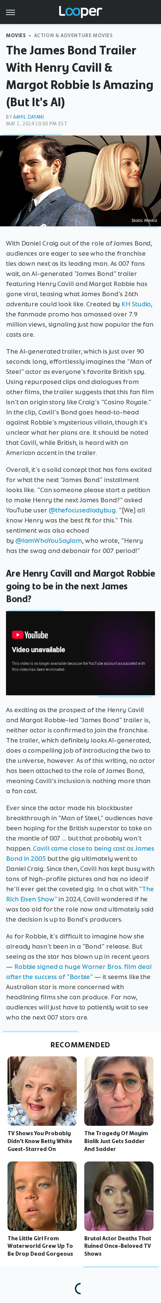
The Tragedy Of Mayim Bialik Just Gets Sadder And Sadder (116, 1141)
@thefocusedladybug (82, 510)
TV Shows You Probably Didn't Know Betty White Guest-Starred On (39, 1141)
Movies (16, 35)
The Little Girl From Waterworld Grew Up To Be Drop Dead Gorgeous (40, 1246)
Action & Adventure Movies (73, 35)
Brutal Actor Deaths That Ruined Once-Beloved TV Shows (117, 1246)
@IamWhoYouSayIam (48, 540)
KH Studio (136, 304)
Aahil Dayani (28, 117)
